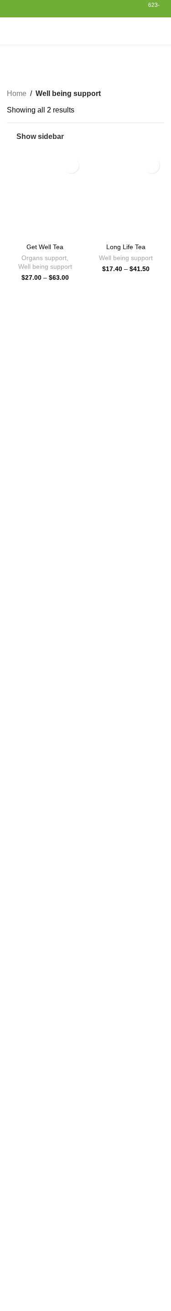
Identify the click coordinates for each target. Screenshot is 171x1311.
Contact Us (25, 1133)
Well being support (45, 266)
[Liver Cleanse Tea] (21, 1184)
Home (16, 93)
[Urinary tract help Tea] (21, 1279)
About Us (22, 1116)
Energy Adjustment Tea (44, 1048)
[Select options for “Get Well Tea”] (16, 230)
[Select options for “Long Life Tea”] (97, 230)
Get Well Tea (44, 246)
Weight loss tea (32, 1065)
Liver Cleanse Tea (72, 1172)
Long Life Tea (125, 246)
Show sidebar (40, 136)
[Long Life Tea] (21, 1231)
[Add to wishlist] (71, 165)
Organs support (44, 258)
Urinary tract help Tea (77, 1267)
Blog (14, 1099)
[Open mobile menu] (10, 31)
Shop (15, 1082)
